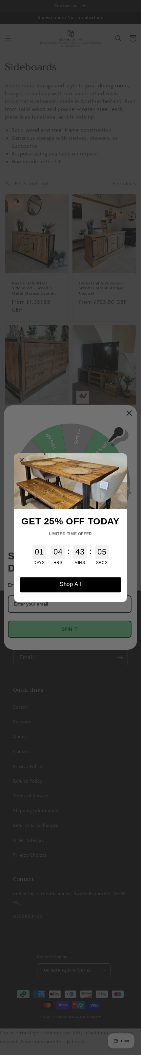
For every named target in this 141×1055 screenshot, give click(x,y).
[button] (21, 460)
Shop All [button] (70, 584)
